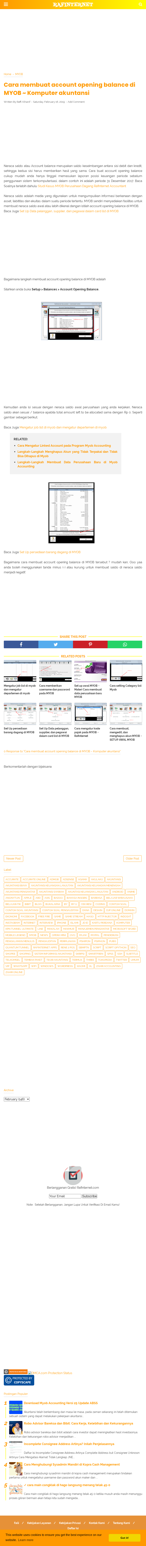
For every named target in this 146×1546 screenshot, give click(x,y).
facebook (27, 916)
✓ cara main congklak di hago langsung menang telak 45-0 (67, 1485)
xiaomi (81, 966)
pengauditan (47, 941)
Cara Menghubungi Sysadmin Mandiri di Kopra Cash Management (72, 1464)
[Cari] (140, 4)
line (40, 928)
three (90, 959)
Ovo (72, 935)
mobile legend (15, 935)
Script (97, 947)
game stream (74, 916)
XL (90, 966)
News (44, 935)
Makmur (68, 928)
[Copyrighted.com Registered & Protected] (16, 1373)
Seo (132, 947)
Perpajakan (67, 941)
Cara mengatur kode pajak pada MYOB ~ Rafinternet (87, 732)
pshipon (84, 941)
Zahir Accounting (108, 966)
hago (90, 916)
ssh (119, 953)
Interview (46, 922)
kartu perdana (102, 922)
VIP (7, 966)
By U (74, 904)
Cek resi (86, 904)
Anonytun (13, 897)
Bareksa (96, 897)
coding (100, 904)
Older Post (132, 858)
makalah (53, 928)
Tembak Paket (33, 959)
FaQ (16, 1523)
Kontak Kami (97, 1523)
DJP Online (113, 910)
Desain (97, 910)
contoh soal (118, 904)
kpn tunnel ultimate (20, 928)
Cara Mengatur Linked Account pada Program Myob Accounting (64, 445)
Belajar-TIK (13, 904)
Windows (46, 966)
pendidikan (111, 935)
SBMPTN (84, 947)
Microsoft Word (124, 928)
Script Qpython (115, 947)
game (57, 916)
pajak (83, 935)
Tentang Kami (121, 1523)
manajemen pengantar (93, 928)
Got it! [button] (125, 1537)
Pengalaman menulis (20, 941)
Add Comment (76, 101)
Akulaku (97, 879)
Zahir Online (14, 972)
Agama (82, 879)
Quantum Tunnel (17, 947)
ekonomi (11, 916)
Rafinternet (73, 4)
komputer (123, 922)
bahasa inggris (77, 897)
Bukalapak (52, 904)
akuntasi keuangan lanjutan (88, 891)
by (65, 904)
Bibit (28, 904)
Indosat (126, 916)
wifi (33, 966)
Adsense (68, 879)
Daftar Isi (73, 1528)
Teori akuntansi (57, 959)
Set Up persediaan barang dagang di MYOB (50, 552)
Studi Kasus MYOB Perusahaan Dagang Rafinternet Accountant (82, 186)
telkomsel (13, 959)
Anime (131, 891)
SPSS (110, 953)
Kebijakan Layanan (39, 1523)
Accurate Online (34, 879)
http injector (107, 916)
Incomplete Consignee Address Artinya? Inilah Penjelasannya (69, 1444)
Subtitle (132, 953)
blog (38, 904)
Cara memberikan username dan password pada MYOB (54, 689)
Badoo (58, 897)
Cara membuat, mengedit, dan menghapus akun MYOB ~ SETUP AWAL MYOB (126, 734)
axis (47, 897)
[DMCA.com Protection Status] (50, 1373)
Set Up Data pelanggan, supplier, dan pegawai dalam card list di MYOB (69, 211)
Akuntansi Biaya (16, 885)
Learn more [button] (25, 1540)
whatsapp (20, 966)
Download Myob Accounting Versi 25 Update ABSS (61, 1403)
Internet (30, 922)
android (117, 891)
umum (135, 959)
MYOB (32, 935)
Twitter (121, 959)
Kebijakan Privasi (70, 1523)
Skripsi (80, 953)
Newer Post (13, 858)
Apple (28, 897)
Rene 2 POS (68, 947)
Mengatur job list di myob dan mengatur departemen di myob (63, 427)
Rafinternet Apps (45, 947)
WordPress (65, 966)
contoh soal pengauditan (60, 910)
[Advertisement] (73, 40)
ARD (38, 897)
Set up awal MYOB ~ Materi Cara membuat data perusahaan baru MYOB (88, 691)
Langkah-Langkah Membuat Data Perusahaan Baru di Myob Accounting (67, 464)
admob (54, 879)
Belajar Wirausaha (119, 897)
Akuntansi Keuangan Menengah (99, 885)
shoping (24, 953)
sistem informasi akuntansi (53, 953)
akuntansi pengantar (20, 891)
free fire (44, 916)
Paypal (95, 935)
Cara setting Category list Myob (125, 687)
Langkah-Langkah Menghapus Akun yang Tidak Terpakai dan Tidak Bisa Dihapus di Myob (67, 454)
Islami (74, 922)
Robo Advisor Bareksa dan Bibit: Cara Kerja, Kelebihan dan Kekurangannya (78, 1423)
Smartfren (95, 953)
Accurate (12, 879)
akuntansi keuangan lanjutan (52, 885)
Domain (129, 910)
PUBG (112, 941)
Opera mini (59, 935)
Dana (85, 910)
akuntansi (114, 879)
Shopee (10, 953)
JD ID (85, 922)
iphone (61, 922)
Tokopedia (105, 959)
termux (77, 959)
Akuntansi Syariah (51, 891)
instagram (13, 922)
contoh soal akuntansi (22, 910)
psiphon (99, 941)
